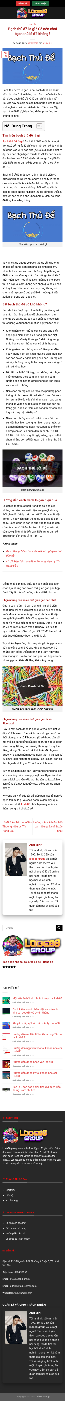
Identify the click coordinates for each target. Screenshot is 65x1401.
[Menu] (4, 13)
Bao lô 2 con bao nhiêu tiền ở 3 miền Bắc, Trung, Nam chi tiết (36, 1088)
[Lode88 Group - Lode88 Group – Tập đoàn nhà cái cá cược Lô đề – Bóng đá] (32, 13)
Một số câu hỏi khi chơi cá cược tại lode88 (37, 998)
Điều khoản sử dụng (16, 1228)
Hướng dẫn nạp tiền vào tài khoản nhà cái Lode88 (37, 1050)
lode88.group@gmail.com (23, 1286)
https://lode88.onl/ (22, 1293)
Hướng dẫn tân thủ (15, 1233)
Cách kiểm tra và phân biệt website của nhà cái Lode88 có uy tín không (35, 1011)
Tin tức (32, 25)
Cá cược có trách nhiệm (18, 1238)
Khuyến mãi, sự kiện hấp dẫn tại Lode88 (36, 1023)
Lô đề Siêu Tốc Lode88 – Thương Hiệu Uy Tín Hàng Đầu (17, 826)
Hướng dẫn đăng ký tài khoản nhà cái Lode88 (34, 1074)
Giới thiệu (10, 1190)
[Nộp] (59, 928)
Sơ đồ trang (12, 1200)
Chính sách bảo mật (16, 1223)
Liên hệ (9, 1195)
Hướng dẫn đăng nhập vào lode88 (32, 1062)
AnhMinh (47, 43)
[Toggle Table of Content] (37, 126)
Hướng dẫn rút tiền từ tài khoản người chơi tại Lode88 (37, 1036)
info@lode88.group (20, 1279)
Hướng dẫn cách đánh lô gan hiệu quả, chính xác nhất (47, 826)
